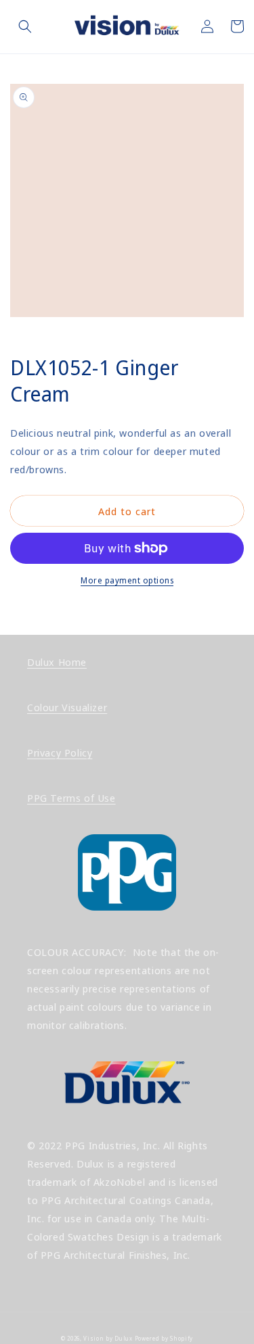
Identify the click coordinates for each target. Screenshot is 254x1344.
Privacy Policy (59, 752)
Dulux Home (57, 662)
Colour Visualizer (67, 707)
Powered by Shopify (164, 1338)
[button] (25, 26)
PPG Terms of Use (71, 798)
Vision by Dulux (108, 1338)
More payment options (127, 580)
